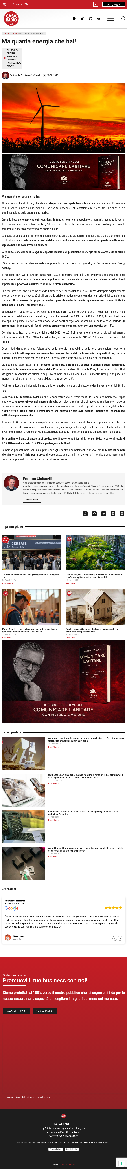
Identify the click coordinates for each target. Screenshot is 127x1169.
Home (7, 33)
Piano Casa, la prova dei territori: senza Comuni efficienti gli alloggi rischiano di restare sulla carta (30, 630)
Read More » (7, 583)
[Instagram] (90, 18)
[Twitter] (82, 18)
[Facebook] (74, 18)
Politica (11, 63)
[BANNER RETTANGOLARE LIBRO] (63, 189)
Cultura (11, 53)
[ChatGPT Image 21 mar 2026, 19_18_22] (63, 721)
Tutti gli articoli (32, 500)
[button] (85, 513)
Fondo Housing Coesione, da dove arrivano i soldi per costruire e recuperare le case (92, 630)
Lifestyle (12, 59)
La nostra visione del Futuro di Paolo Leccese (26, 1097)
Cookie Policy (71, 1149)
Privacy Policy (56, 1149)
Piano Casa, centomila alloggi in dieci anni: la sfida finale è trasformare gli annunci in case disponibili (95, 576)
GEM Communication (68, 1164)
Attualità (15, 33)
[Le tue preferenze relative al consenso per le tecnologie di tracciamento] (122, 1164)
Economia (12, 56)
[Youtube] (99, 18)
